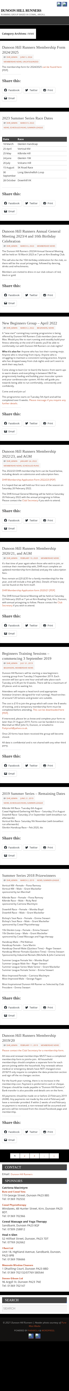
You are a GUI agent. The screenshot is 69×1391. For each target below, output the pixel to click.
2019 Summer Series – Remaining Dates (33, 793)
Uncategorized (30, 61)
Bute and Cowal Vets (13, 1191)
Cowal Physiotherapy (14, 1205)
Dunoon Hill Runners (21, 10)
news (19, 61)
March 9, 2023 (27, 123)
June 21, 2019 (26, 798)
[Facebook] (59, 4)
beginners (42, 328)
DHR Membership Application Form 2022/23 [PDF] (28, 479)
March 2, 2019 (27, 880)
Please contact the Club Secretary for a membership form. (33, 1050)
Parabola (33, 1330)
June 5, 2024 (26, 57)
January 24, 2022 (28, 461)
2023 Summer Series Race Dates (27, 118)
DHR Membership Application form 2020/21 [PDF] (28, 590)
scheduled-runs (18, 127)
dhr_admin (12, 57)
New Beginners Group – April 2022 (29, 323)
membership (10, 61)
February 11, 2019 (29, 1045)
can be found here (52, 67)
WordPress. (48, 1330)
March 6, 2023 (27, 246)
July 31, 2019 (26, 663)
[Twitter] (64, 4)
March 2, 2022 (27, 328)
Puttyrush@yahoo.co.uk (14, 728)
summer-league (35, 127)
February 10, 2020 (29, 558)
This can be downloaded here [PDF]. (33, 711)
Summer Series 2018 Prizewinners (29, 875)
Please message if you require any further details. (34, 401)
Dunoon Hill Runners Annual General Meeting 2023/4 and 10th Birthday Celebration (31, 236)
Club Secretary (30, 500)
